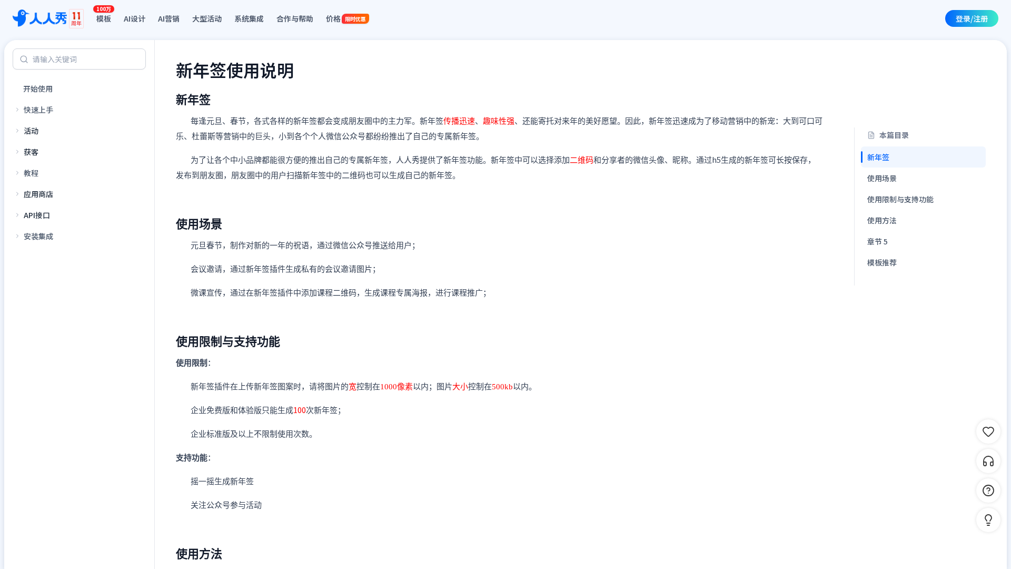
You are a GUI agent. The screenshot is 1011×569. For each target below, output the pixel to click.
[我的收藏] (988, 431)
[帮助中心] (988, 490)
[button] (988, 520)
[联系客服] (988, 461)
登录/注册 (972, 18)
